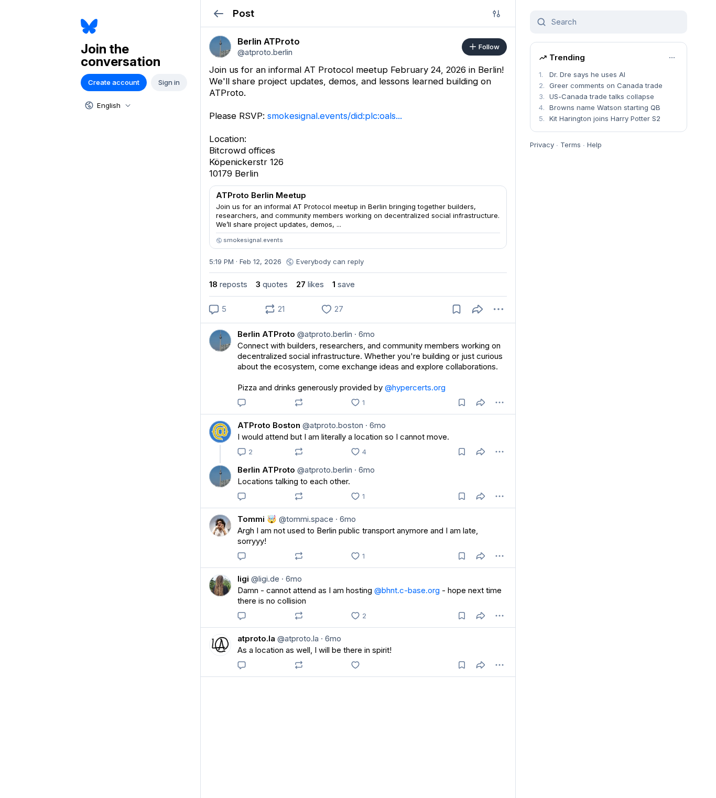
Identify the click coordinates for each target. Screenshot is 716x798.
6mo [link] (364, 334)
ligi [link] (243, 578)
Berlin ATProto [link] (266, 334)
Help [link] (594, 144)
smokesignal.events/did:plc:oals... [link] (334, 116)
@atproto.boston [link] (331, 425)
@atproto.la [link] (297, 638)
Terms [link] (570, 144)
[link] (220, 47)
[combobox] (107, 105)
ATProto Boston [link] (268, 425)
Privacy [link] (542, 144)
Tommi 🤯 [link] (257, 519)
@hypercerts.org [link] (415, 387)
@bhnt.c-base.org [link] (407, 590)
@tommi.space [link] (305, 519)
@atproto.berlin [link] (323, 334)
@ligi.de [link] (264, 578)
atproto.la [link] (256, 638)
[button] (218, 13)
